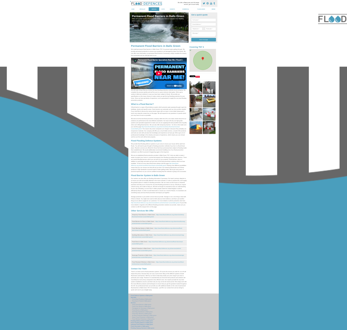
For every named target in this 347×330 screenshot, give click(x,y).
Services (154, 9)
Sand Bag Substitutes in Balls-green (142, 311)
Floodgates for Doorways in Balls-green (143, 308)
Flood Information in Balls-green (140, 326)
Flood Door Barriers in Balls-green (142, 313)
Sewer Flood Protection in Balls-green (143, 317)
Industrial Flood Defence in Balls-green (142, 324)
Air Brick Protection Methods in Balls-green (144, 315)
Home (132, 9)
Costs (163, 9)
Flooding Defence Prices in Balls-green (142, 321)
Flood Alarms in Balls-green (140, 310)
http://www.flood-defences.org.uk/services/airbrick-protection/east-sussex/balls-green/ (155, 202)
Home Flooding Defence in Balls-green (142, 322)
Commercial (185, 9)
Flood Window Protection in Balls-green (143, 319)
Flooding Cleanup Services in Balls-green (142, 328)
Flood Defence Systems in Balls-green (142, 295)
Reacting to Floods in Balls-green (141, 301)
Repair (213, 9)
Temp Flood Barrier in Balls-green (141, 304)
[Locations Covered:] (130, 1)
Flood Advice (201, 9)
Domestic (172, 9)
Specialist (142, 9)
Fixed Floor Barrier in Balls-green (141, 306)
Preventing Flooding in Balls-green (142, 299)
